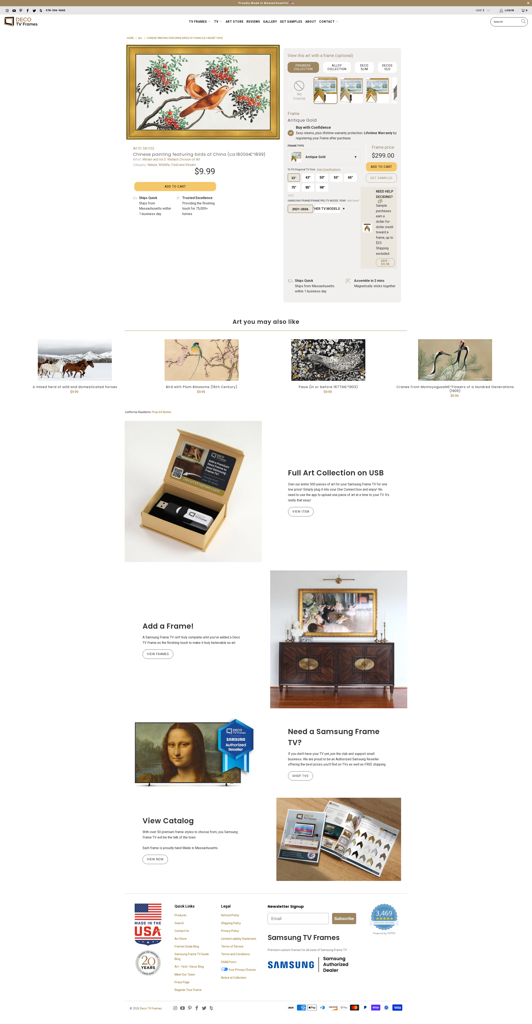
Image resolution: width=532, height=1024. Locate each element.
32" (293, 178)
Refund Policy (230, 915)
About (310, 21)
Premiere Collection (303, 67)
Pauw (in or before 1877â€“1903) (328, 360)
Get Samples (291, 21)
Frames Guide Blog (187, 946)
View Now (155, 859)
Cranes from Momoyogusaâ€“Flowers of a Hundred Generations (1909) (455, 360)
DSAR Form (228, 962)
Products (180, 915)
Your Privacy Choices (242, 969)
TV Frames (198, 21)
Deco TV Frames (151, 1008)
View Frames (158, 654)
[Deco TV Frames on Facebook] (27, 10)
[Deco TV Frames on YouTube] (14, 10)
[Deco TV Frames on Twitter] (34, 10)
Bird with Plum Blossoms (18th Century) (201, 360)
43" (307, 177)
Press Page (182, 982)
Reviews (253, 21)
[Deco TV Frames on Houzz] (41, 10)
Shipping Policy (231, 923)
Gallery (270, 21)
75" (293, 187)
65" (350, 177)
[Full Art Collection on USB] (193, 491)
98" (322, 187)
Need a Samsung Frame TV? (334, 737)
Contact (327, 21)
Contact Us (182, 930)
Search (179, 923)
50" (322, 177)
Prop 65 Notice (161, 412)
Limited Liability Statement (238, 938)
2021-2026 (300, 209)
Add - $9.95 (385, 262)
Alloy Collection (337, 67)
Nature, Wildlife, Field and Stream (171, 165)
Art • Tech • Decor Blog (189, 966)
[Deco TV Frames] (20, 22)
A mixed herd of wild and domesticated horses (74, 360)
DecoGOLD (387, 67)
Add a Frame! (168, 626)
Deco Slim (364, 67)
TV (216, 21)
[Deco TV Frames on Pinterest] (20, 10)
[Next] (393, 90)
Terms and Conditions (235, 954)
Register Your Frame (188, 990)
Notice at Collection (233, 977)
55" (336, 177)
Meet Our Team (185, 974)
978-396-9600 (55, 10)
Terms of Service (232, 946)
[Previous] (291, 90)
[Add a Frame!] (338, 639)
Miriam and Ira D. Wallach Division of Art (171, 159)
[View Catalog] (338, 839)
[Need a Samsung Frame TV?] (193, 753)
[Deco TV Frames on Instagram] (7, 10)
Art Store (235, 21)
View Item (300, 511)
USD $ (480, 10)
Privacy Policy (230, 930)
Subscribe (344, 918)
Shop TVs (300, 776)
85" (307, 187)
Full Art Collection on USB (336, 473)
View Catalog (168, 821)
